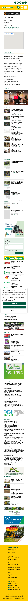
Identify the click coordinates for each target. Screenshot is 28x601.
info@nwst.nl (13, 581)
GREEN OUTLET (9, 314)
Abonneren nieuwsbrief (13, 564)
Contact (10, 561)
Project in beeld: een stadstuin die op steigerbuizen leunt (15, 192)
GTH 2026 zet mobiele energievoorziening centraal (17, 352)
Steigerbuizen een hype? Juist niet (16, 201)
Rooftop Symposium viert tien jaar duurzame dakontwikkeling (16, 358)
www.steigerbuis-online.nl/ (11, 28)
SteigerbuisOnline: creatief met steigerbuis (17, 162)
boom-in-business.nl (8, 598)
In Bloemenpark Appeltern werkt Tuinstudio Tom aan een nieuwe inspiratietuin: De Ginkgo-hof (17, 111)
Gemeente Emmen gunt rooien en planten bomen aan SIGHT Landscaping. (13, 400)
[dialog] (14, 300)
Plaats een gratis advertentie (10, 319)
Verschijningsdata (12, 577)
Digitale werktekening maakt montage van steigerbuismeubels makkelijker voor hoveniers (17, 131)
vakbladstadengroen (15, 589)
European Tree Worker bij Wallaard (16, 287)
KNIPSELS (7, 419)
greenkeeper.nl (13, 595)
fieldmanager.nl (5, 595)
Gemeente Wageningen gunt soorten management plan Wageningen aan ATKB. (13, 405)
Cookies (10, 574)
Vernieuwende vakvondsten (17, 171)
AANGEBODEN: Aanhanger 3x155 (11, 316)
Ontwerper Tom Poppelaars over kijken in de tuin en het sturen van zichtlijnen (17, 182)
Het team (10, 566)
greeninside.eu (17, 598)
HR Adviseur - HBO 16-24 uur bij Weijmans (17, 262)
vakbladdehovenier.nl (17, 596)
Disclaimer (10, 571)
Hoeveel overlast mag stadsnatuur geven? (16, 502)
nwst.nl (23, 598)
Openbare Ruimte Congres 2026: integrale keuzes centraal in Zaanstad (17, 336)
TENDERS (7, 381)
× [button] (25, 289)
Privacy (10, 572)
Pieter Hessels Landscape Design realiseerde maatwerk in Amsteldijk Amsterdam (16, 124)
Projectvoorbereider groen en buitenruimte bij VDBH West (17, 271)
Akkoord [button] (14, 303)
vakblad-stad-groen (14, 587)
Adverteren (11, 575)
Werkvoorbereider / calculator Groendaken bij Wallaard (16, 282)
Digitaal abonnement (13, 562)
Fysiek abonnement (12, 559)
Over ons (10, 556)
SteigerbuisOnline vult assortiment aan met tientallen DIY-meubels (16, 138)
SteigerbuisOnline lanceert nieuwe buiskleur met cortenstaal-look (17, 212)
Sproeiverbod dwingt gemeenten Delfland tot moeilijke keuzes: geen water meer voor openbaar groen (17, 491)
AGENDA (6, 332)
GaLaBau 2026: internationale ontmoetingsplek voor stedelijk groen (17, 347)
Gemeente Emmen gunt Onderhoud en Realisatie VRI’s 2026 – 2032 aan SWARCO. (13, 391)
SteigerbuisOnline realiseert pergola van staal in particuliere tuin (17, 118)
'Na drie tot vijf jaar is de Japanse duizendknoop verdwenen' (16, 480)
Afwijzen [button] (14, 307)
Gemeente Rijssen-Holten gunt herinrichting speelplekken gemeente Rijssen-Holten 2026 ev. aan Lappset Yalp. (13, 396)
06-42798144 (13, 585)
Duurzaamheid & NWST (13, 557)
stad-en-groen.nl (22, 595)
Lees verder (10, 300)
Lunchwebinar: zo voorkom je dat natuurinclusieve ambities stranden (17, 341)
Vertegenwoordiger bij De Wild (16, 267)
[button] (14, 310)
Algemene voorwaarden (14, 569)
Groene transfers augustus (17, 484)
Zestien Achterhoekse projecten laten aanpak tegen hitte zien (16, 497)
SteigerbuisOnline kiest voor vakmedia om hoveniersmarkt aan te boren (16, 150)
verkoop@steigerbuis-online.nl (12, 27)
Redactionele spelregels (14, 567)
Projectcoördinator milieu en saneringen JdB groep (17, 276)
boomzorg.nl (8, 596)
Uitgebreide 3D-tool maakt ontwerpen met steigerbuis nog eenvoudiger (17, 144)
